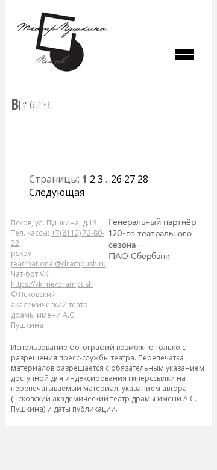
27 (129, 179)
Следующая (56, 192)
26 (116, 179)
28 (142, 179)
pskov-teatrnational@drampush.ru (58, 258)
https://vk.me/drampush (52, 284)
